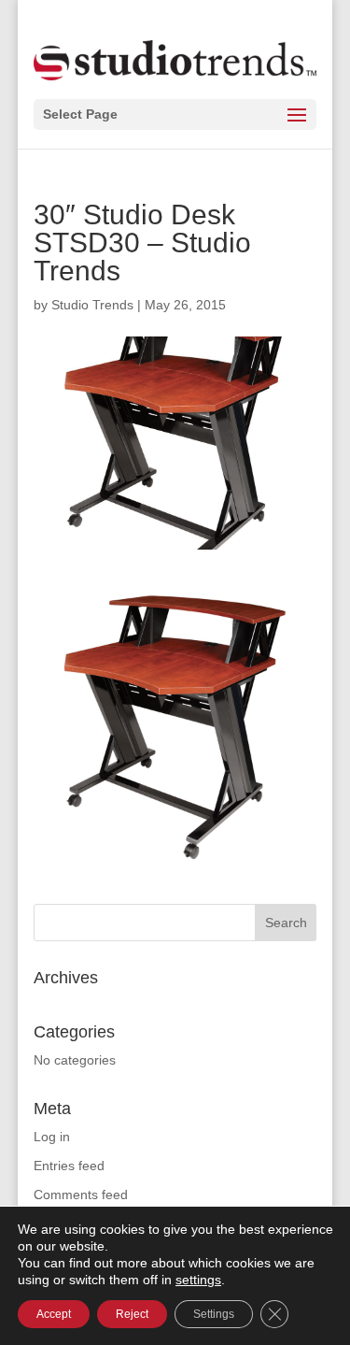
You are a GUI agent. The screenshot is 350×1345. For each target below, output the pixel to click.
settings (198, 1279)
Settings (213, 1314)
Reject (132, 1314)
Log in (52, 1136)
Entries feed (69, 1165)
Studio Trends (92, 304)
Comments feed (81, 1194)
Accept (53, 1314)
